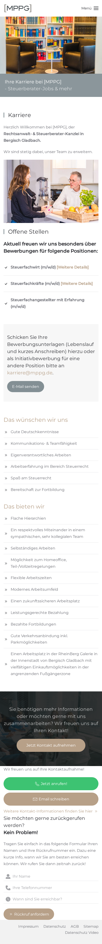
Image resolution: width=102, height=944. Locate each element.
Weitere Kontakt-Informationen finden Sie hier (48, 811)
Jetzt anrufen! (54, 783)
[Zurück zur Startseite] (18, 8)
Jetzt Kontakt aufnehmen (51, 745)
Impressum (28, 926)
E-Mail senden (25, 386)
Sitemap (90, 926)
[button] (89, 8)
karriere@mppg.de (29, 373)
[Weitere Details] (73, 267)
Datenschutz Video (81, 932)
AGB (75, 926)
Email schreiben (54, 799)
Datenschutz (54, 926)
